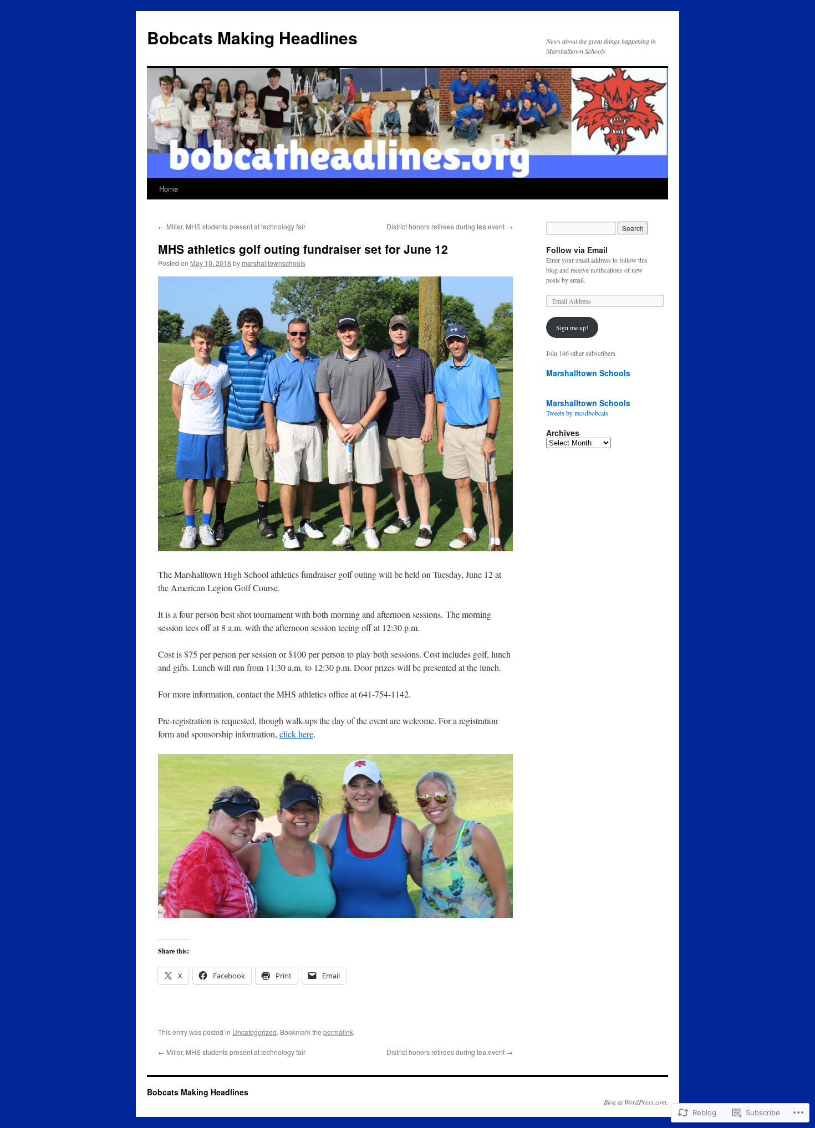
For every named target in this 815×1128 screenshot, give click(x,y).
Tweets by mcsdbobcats (577, 412)
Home (168, 188)
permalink (338, 1032)
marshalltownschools (273, 263)
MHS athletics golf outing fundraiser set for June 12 (303, 248)
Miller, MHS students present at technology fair (231, 226)
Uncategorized (254, 1032)
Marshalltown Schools (588, 372)
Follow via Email (577, 249)
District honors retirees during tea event (449, 226)
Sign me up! (572, 327)
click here (296, 734)
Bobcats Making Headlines (252, 37)
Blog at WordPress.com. (636, 1102)
